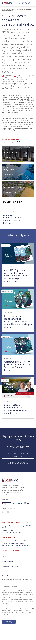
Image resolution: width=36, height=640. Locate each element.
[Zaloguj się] (29, 3)
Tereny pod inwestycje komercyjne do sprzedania (18, 463)
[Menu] (33, 3)
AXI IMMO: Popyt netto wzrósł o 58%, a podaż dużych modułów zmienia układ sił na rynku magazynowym (16, 275)
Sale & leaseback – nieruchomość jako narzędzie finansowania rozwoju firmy (16, 408)
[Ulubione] (23, 3)
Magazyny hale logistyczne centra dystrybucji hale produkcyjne (18, 454)
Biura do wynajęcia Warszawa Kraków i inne (18, 447)
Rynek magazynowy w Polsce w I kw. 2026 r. (15, 541)
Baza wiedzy (5, 380)
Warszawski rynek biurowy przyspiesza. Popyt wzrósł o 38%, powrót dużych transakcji (18, 365)
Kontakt (4, 556)
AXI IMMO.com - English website (11, 566)
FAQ (3, 554)
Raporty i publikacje (7, 291)
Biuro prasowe (5, 245)
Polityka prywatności (8, 559)
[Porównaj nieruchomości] (26, 3)
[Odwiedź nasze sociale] (3, 512)
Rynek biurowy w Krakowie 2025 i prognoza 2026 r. (17, 545)
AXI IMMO (4, 9)
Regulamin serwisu (7, 561)
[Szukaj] (19, 3)
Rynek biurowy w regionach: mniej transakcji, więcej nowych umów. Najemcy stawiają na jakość (18, 321)
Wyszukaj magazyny (12, 157)
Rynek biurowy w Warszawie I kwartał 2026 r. (15, 543)
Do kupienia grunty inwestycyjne (11, 532)
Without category (11, 9)
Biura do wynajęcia (7, 530)
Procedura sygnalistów (8, 564)
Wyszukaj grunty (11, 192)
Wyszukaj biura (10, 175)
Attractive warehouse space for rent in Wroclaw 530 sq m (12, 218)
